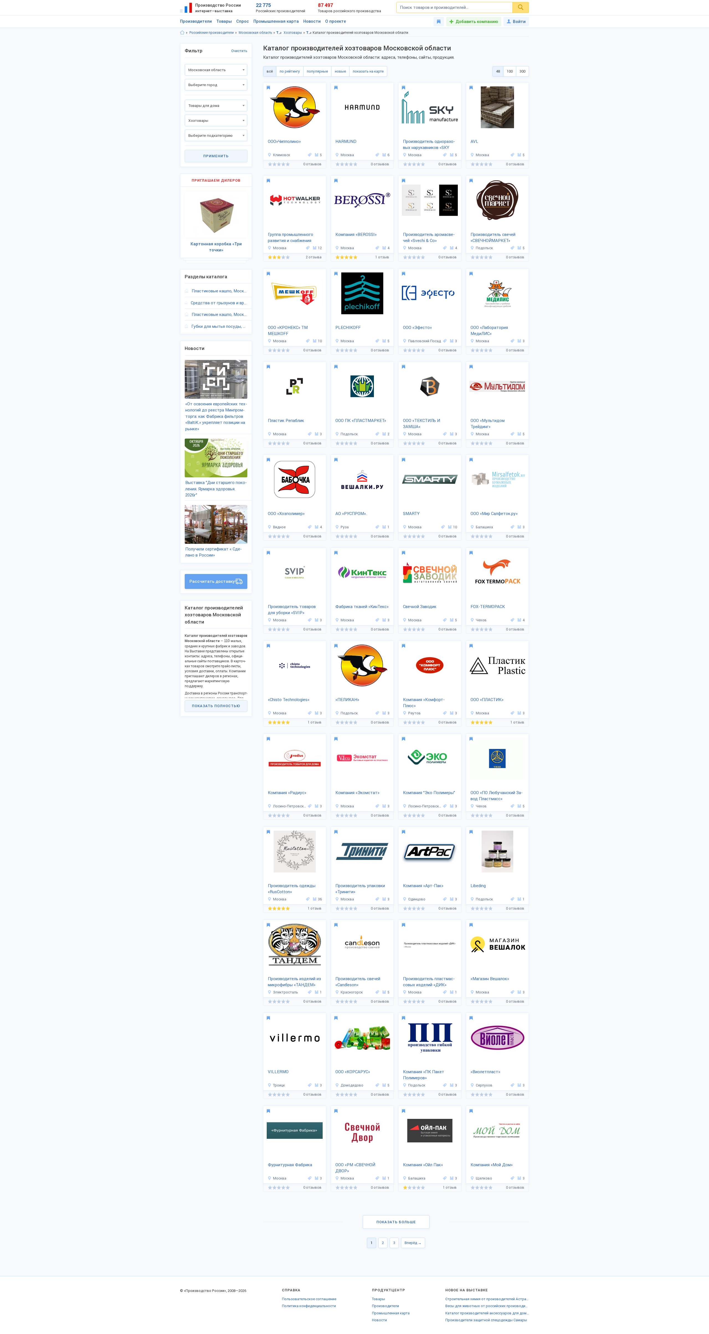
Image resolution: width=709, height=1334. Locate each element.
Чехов (481, 620)
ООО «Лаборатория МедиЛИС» (489, 330)
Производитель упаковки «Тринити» (360, 889)
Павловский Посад (424, 341)
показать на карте (368, 71)
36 (320, 899)
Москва (347, 155)
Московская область (255, 33)
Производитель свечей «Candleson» (357, 982)
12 (320, 248)
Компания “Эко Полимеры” (429, 792)
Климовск (281, 155)
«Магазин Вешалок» (490, 978)
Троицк (279, 1085)
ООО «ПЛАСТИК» (487, 699)
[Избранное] (438, 21)
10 (320, 341)
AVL (474, 141)
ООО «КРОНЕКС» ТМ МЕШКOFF (288, 330)
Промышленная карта (276, 21)
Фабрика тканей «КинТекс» (362, 606)
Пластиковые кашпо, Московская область (219, 291)
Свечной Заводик (419, 606)
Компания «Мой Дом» (492, 1164)
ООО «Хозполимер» (286, 513)
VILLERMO (278, 1071)
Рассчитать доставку (212, 581)
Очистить (239, 51)
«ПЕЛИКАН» (347, 699)
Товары (224, 21)
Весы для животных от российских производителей (487, 1306)
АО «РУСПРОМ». (351, 513)
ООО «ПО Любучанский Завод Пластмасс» (497, 796)
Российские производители (211, 33)
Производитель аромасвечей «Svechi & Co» (429, 237)
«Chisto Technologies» (288, 699)
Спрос (242, 21)
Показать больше (396, 1222)
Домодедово (352, 1085)
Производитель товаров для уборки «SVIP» (292, 610)
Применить (216, 156)
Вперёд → (413, 1243)
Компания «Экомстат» (357, 792)
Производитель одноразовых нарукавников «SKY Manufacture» (429, 145)
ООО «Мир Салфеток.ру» (494, 513)
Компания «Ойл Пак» (423, 1164)
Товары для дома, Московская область (309, 33)
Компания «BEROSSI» (356, 234)
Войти (519, 21)
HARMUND (345, 141)
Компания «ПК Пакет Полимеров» (423, 1075)
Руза (345, 527)
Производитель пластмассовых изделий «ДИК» (429, 982)
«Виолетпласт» (485, 1071)
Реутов (414, 713)
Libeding (478, 885)
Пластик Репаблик (286, 420)
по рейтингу (290, 71)
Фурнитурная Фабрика (290, 1164)
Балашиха (484, 527)
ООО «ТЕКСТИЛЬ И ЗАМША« (421, 423)
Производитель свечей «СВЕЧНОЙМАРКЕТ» (493, 237)
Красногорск (352, 992)
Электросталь (285, 992)
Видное (279, 527)
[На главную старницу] (182, 33)
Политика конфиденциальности (309, 1306)
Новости (312, 21)
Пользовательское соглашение (309, 1299)
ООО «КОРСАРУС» (352, 1071)
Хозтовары (293, 33)
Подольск (484, 248)
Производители (196, 21)
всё (270, 71)
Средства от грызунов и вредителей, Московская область (219, 302)
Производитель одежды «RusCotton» (291, 889)
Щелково (484, 1178)
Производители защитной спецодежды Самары (486, 1320)
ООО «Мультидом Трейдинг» (488, 423)
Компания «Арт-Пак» (423, 885)
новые (340, 71)
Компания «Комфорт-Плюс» (424, 703)
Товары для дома (279, 33)
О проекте (335, 21)
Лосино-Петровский (289, 806)
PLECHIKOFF (348, 327)
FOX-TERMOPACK (488, 606)
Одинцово (416, 899)
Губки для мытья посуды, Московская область (219, 326)
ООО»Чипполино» (284, 141)
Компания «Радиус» (287, 792)
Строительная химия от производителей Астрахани (487, 1299)
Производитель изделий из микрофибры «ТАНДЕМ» (294, 982)
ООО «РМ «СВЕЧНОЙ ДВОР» (355, 1168)
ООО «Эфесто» (417, 327)
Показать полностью (216, 706)
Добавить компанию (477, 21)
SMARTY (411, 513)
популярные (317, 71)
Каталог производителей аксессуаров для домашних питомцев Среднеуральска (487, 1313)
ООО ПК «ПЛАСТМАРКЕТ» (360, 420)
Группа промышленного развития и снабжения (290, 237)
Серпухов (484, 1085)
